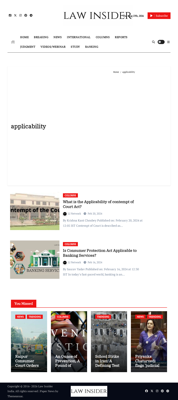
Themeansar (15, 396)
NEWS (58, 37)
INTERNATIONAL (79, 37)
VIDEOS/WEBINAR (53, 47)
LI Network (75, 213)
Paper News (47, 391)
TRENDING (35, 316)
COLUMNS (103, 37)
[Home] (13, 42)
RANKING (91, 47)
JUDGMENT (27, 47)
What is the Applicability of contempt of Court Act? (98, 204)
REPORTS (121, 37)
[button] (168, 42)
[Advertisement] (140, 128)
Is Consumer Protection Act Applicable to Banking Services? (100, 253)
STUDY (75, 47)
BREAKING (41, 37)
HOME (24, 37)
